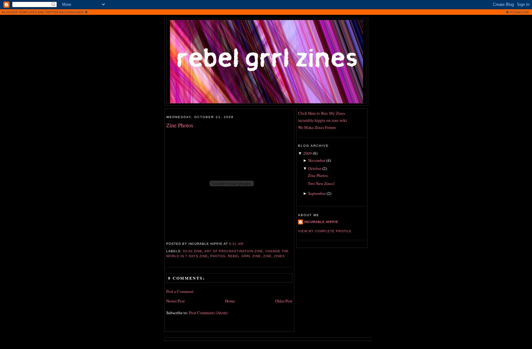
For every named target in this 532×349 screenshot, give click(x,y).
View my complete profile (325, 231)
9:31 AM (236, 243)
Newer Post (175, 301)
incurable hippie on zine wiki (322, 120)
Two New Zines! (321, 183)
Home (230, 301)
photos (217, 256)
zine (267, 256)
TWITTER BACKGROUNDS (64, 12)
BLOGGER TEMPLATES (19, 12)
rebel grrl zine (244, 256)
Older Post (283, 301)
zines (279, 256)
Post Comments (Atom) (208, 312)
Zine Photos (179, 125)
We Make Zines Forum (317, 127)
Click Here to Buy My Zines (321, 113)
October (314, 168)
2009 (307, 153)
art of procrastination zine (233, 251)
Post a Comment (179, 291)
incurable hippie (321, 222)
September (317, 193)
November (316, 160)
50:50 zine (192, 251)
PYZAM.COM (519, 12)
